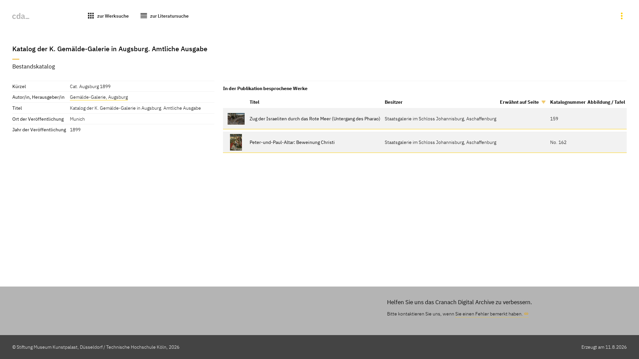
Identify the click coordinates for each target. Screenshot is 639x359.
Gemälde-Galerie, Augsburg (99, 97)
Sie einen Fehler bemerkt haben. (489, 313)
